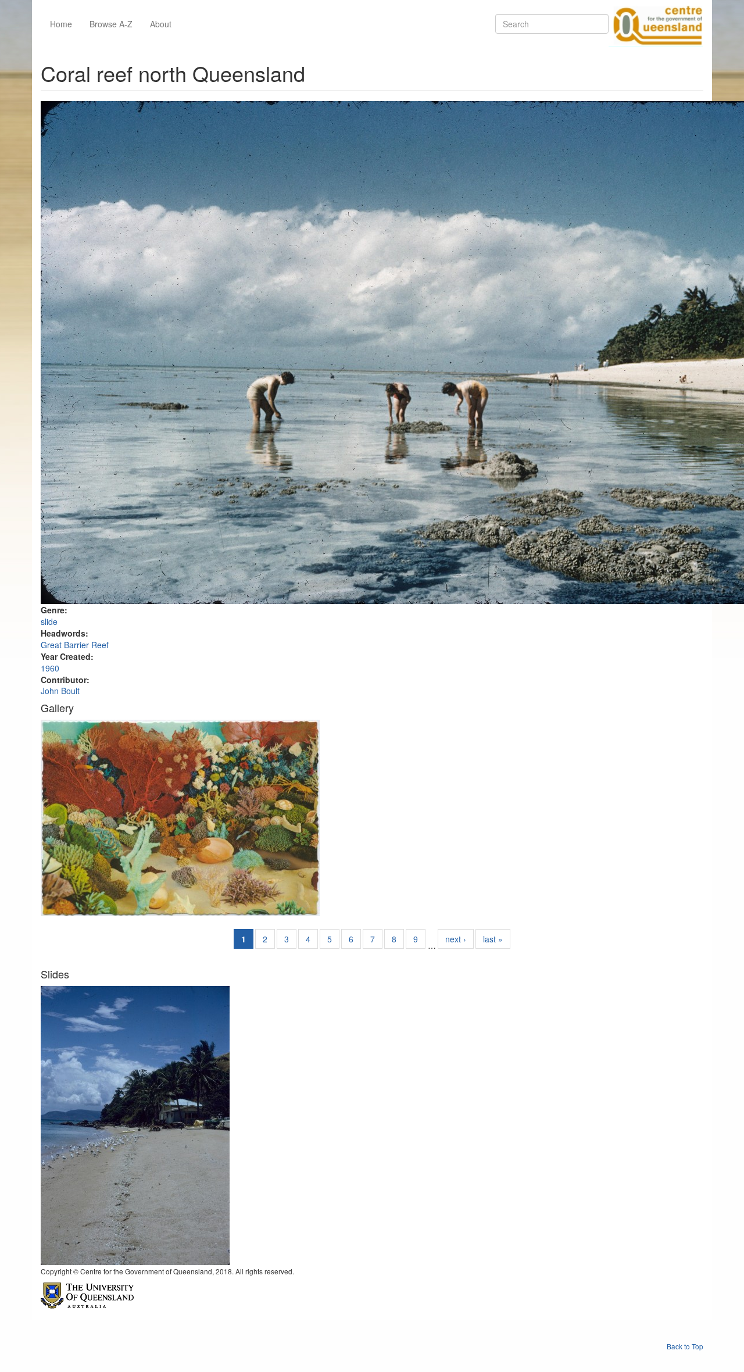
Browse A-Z (111, 24)
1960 (50, 668)
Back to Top (685, 1346)
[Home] (656, 24)
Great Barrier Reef (75, 645)
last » (493, 939)
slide (49, 621)
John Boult (60, 690)
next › (455, 939)
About (160, 24)
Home (61, 24)
